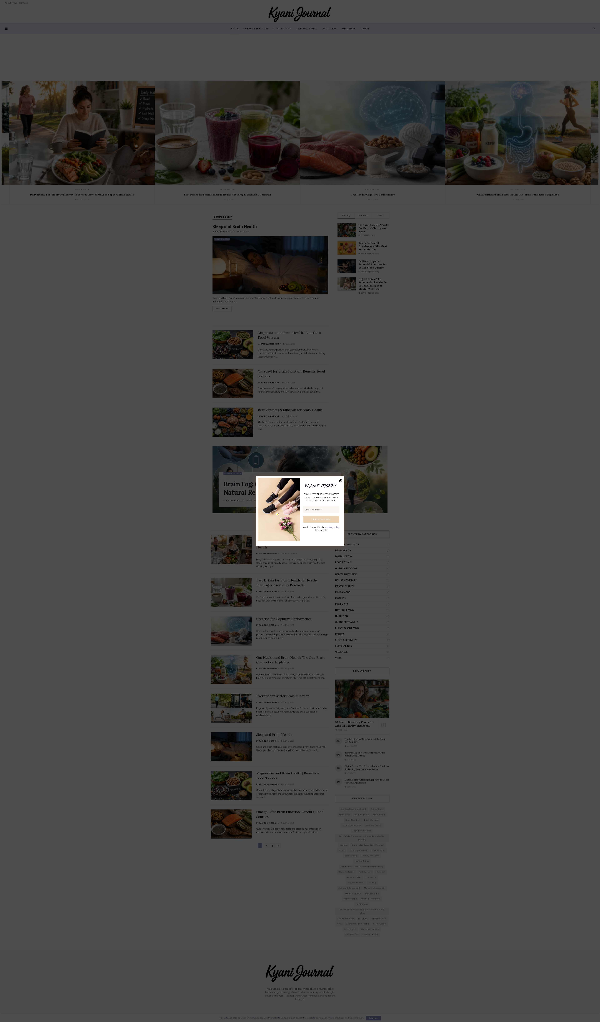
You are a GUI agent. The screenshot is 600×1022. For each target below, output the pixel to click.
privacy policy (333, 527)
